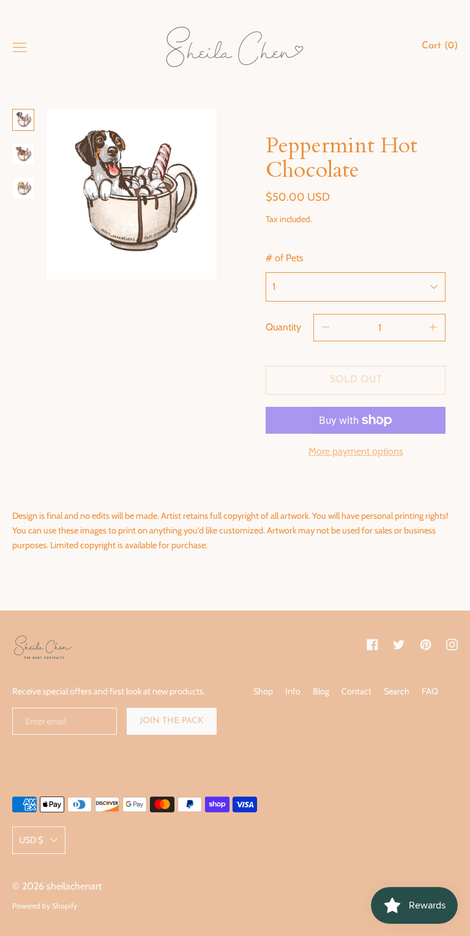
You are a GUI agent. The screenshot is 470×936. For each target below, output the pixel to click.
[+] (433, 327)
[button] (440, 48)
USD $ (31, 839)
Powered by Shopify (44, 905)
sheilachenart (74, 886)
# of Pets (285, 258)
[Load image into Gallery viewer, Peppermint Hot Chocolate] (23, 120)
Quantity (283, 327)
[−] (325, 327)
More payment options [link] (355, 451)
